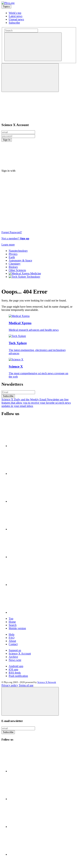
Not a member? (15, 238)
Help (11, 634)
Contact (13, 644)
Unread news (16, 19)
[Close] (30, 701)
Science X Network (46, 682)
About (12, 640)
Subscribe (14, 22)
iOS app (13, 669)
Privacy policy (9, 685)
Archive (13, 656)
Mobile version (17, 628)
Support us (15, 650)
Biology (13, 266)
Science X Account (20, 653)
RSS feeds (15, 672)
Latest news (15, 16)
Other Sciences (17, 270)
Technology (33, 276)
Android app (16, 666)
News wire (15, 660)
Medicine (35, 273)
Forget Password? (11, 232)
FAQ (12, 637)
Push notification (18, 675)
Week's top (15, 12)
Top (11, 618)
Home (12, 621)
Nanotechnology (18, 250)
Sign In (6, 139)
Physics (13, 254)
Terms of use (26, 685)
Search (13, 625)
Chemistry (14, 263)
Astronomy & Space (20, 260)
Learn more (8, 244)
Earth (12, 257)
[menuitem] (43, 250)
